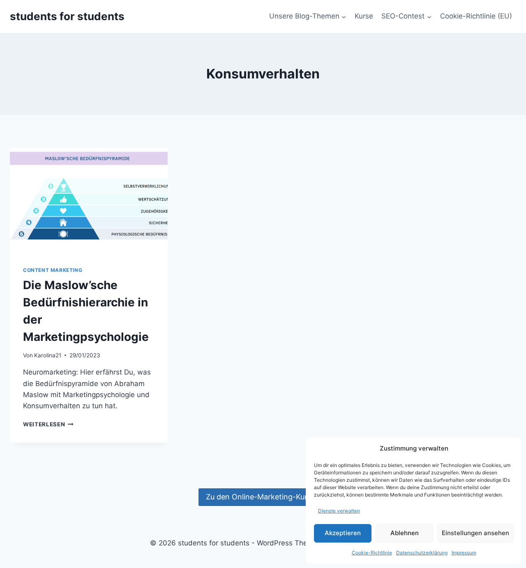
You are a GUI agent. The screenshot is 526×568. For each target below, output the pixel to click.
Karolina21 (47, 355)
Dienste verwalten (339, 511)
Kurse (364, 16)
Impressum (464, 553)
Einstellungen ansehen (475, 533)
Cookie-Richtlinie (372, 553)
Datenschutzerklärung (422, 553)
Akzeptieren (343, 533)
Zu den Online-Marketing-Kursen (263, 496)
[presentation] (89, 200)
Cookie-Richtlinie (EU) (476, 16)
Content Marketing (52, 270)
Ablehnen (404, 533)
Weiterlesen (48, 424)
